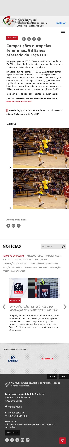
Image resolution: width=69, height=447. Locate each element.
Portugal (8, 259)
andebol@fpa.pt (16, 412)
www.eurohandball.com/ (18, 101)
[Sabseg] (20, 359)
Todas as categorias (13, 255)
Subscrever (12, 432)
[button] (62, 440)
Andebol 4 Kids (53, 255)
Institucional (42, 259)
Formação (55, 267)
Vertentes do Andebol (36, 267)
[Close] (2, 23)
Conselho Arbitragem (14, 271)
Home (52, 376)
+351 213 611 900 (17, 415)
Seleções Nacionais (12, 267)
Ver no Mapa (15, 406)
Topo (64, 376)
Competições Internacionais (43, 263)
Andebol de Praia (24, 259)
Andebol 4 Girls (35, 255)
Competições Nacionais (14, 263)
